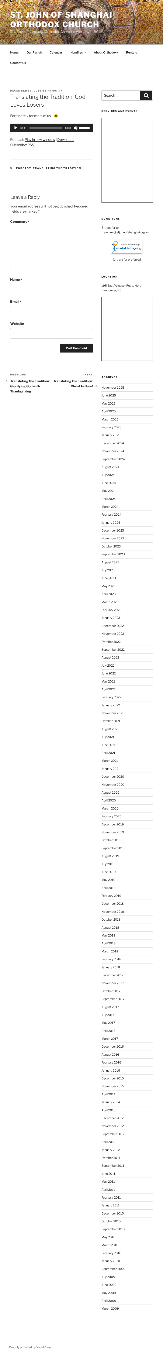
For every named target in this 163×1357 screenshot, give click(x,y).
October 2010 (111, 1221)
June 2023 (108, 578)
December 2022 (112, 626)
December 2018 (112, 903)
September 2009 (113, 1269)
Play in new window (40, 140)
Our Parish (34, 52)
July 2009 (108, 1277)
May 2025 (108, 403)
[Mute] (75, 128)
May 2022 (108, 681)
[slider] (85, 127)
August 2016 (110, 1054)
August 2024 (110, 467)
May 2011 (108, 1181)
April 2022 (108, 689)
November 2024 (112, 451)
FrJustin (55, 90)
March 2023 (109, 602)
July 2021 (107, 737)
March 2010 (109, 1245)
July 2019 (107, 864)
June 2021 (108, 745)
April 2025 (108, 411)
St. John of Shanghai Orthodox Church (61, 19)
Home (14, 52)
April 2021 (108, 753)
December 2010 (112, 1213)
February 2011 (111, 1197)
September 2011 (112, 1165)
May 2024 (108, 490)
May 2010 (108, 1237)
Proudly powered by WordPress (30, 1347)
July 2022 (107, 665)
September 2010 (113, 1229)
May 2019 (108, 880)
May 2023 (108, 586)
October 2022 (111, 641)
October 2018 (111, 919)
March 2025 (109, 419)
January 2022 (110, 705)
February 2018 (111, 959)
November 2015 (112, 1086)
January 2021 (110, 768)
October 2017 (110, 991)
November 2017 (112, 983)
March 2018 (109, 951)
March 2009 (110, 1308)
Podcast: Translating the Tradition (48, 168)
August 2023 (110, 562)
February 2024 (111, 514)
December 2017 (112, 975)
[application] (51, 128)
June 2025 (108, 395)
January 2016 (110, 1070)
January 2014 (110, 1102)
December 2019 (112, 824)
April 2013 (108, 1110)
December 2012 (112, 1118)
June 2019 (108, 872)
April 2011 (108, 1189)
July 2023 (108, 570)
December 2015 (112, 1078)
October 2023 (111, 546)
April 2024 (108, 499)
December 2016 (112, 1046)
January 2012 (110, 1150)
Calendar (56, 52)
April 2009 (108, 1300)
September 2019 (113, 848)
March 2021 (109, 760)
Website (17, 324)
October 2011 (110, 1158)
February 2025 (111, 427)
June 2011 (108, 1173)
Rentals (131, 52)
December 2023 (112, 530)
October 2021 (110, 721)
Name (16, 280)
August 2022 (110, 657)
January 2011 (110, 1205)
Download (65, 140)
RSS (30, 145)
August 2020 (110, 792)
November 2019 (112, 832)
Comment (19, 222)
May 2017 (108, 1022)
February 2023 (111, 610)
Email (16, 302)
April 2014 (108, 1094)
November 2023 (112, 538)
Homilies (76, 52)
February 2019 (111, 895)
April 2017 (108, 1031)
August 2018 (110, 927)
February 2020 (111, 816)
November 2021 (112, 713)
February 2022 (111, 697)
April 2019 (108, 888)
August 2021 (110, 729)
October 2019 (111, 840)
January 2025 (110, 435)
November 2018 (112, 911)
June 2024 (108, 483)
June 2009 (108, 1284)
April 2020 (108, 800)
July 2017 (107, 1015)
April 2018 (108, 943)
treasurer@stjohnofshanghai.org (123, 232)
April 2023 (108, 594)
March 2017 (109, 1038)
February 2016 (111, 1062)
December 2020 (112, 776)
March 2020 (110, 808)
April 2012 (108, 1142)
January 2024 (110, 522)
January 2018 (110, 967)
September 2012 (112, 1134)
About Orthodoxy (106, 52)
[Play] (16, 128)
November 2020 (112, 784)
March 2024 (109, 506)
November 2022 (112, 633)
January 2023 (110, 617)
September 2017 (112, 999)
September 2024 (113, 459)
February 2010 (111, 1253)
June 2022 (108, 673)
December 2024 (112, 443)
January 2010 (110, 1261)
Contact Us (18, 63)
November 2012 (112, 1126)
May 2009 (108, 1293)
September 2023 (113, 554)
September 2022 (113, 649)
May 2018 (108, 935)
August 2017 (110, 1007)
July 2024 (108, 475)
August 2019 (110, 856)
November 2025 (112, 387)
